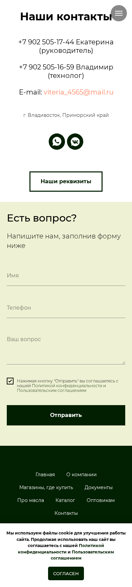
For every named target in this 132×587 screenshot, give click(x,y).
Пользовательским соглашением (51, 390)
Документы (99, 487)
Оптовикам (101, 500)
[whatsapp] (57, 141)
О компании (81, 474)
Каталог (65, 500)
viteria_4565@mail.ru (78, 92)
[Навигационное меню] (119, 13)
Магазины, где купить (46, 487)
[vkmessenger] (75, 141)
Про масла (30, 500)
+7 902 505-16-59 (46, 67)
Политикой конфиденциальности (67, 385)
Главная (45, 474)
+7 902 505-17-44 (46, 42)
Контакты (66, 513)
